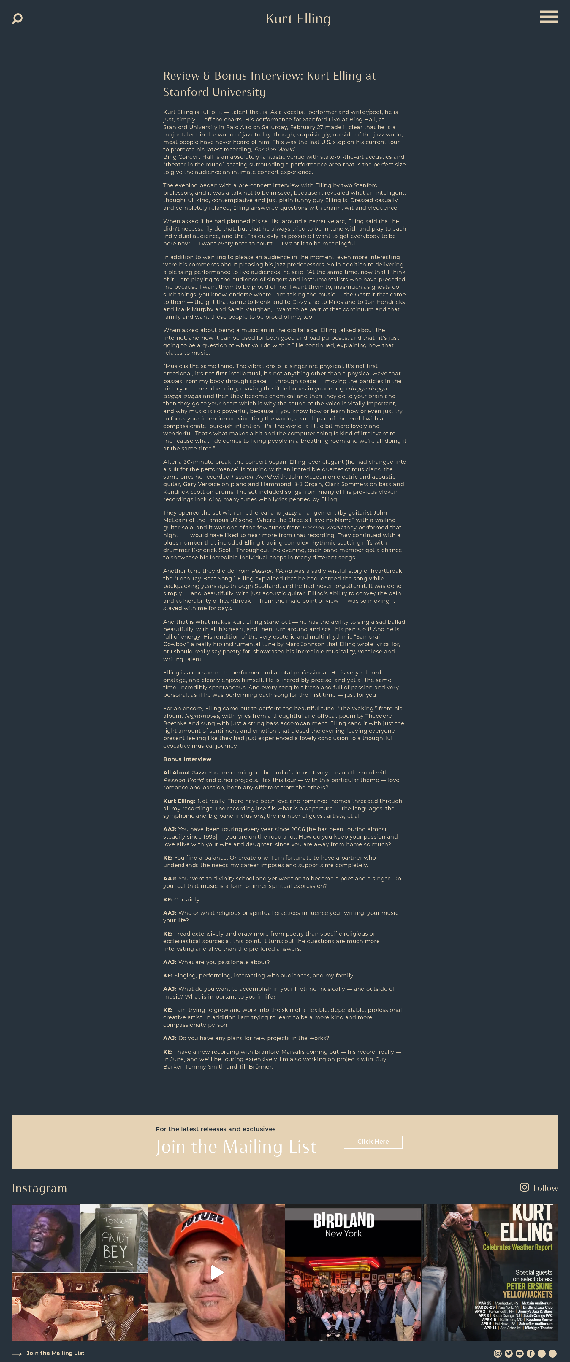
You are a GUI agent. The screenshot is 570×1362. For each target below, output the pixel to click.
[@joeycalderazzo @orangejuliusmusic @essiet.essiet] (216, 1272)
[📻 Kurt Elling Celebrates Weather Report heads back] (490, 1272)
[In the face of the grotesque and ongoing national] (353, 1272)
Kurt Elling (298, 18)
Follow (545, 1187)
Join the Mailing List (56, 1353)
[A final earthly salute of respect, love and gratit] (80, 1272)
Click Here (373, 1142)
